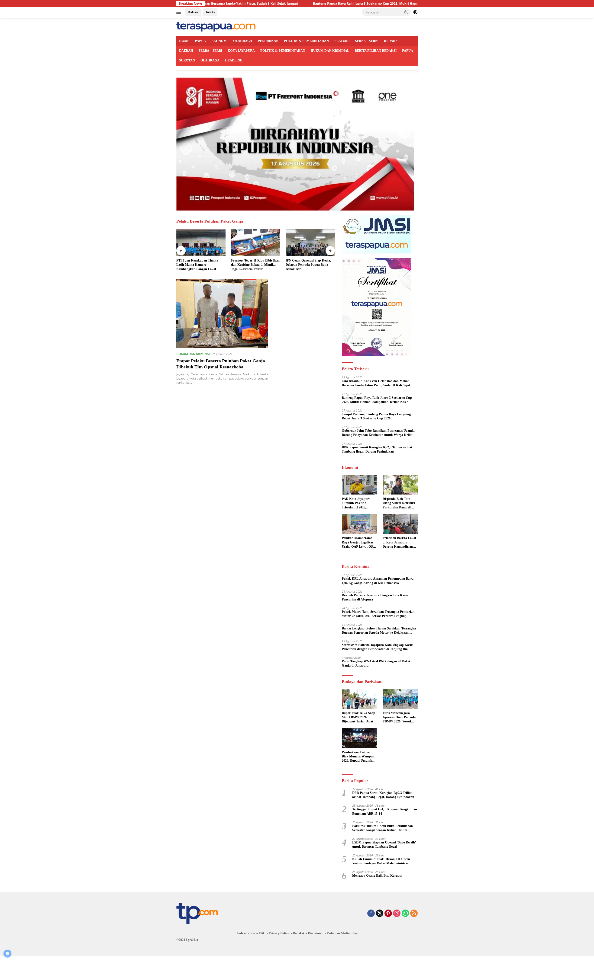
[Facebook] (371, 914)
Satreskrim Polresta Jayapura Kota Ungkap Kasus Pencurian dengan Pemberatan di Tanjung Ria (377, 647)
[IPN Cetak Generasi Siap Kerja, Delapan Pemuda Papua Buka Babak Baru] (310, 242)
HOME (184, 41)
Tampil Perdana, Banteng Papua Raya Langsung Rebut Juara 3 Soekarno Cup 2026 (376, 416)
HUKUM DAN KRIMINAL (330, 50)
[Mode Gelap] (415, 12)
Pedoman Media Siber (342, 933)
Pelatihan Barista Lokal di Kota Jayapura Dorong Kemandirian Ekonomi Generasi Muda (399, 542)
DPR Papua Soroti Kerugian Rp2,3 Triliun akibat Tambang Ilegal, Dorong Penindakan (377, 449)
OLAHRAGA (242, 41)
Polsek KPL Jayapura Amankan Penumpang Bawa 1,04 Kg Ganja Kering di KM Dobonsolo (377, 580)
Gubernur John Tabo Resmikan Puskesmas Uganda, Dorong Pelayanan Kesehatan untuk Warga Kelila (378, 433)
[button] (406, 12)
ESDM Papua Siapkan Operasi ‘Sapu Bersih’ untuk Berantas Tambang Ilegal (384, 844)
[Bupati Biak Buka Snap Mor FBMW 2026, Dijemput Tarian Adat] (359, 699)
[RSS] (414, 914)
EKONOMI (219, 41)
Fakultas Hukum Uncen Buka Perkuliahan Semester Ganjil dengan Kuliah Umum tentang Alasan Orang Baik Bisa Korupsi (382, 828)
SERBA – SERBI (366, 41)
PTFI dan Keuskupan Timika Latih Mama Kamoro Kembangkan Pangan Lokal (197, 265)
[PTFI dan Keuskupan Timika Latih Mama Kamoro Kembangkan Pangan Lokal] (201, 242)
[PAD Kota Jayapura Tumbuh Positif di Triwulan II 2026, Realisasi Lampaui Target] (359, 485)
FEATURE (341, 41)
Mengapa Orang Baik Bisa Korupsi (377, 875)
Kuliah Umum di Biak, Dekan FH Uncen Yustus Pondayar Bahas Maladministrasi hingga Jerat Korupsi (381, 861)
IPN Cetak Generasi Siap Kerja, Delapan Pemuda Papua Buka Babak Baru (308, 265)
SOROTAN (187, 60)
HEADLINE (233, 60)
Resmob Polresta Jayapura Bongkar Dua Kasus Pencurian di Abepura (375, 597)
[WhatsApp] (405, 914)
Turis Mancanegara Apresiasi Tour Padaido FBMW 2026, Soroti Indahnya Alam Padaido (400, 717)
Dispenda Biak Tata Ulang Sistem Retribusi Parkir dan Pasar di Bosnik (399, 503)
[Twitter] (379, 914)
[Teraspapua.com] (215, 26)
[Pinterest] (388, 914)
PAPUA (200, 41)
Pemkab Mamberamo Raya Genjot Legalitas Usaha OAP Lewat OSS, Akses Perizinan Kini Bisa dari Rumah (359, 542)
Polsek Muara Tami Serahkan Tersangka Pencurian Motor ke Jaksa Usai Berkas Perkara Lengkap (378, 614)
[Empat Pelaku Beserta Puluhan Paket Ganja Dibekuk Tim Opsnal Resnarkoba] (222, 313)
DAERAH (186, 50)
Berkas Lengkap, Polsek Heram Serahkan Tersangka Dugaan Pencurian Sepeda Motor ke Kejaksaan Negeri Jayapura (379, 631)
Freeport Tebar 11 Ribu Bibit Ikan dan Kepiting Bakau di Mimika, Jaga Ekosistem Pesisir (255, 265)
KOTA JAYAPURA (241, 50)
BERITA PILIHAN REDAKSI (376, 50)
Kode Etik (257, 933)
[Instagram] (396, 914)
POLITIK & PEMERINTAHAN (306, 41)
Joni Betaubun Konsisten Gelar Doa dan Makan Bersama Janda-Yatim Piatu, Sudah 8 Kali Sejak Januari (376, 383)
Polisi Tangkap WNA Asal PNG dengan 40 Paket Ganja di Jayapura (376, 663)
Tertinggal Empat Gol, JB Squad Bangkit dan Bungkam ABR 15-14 (384, 811)
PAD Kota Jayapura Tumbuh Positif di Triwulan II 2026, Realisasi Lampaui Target (356, 503)
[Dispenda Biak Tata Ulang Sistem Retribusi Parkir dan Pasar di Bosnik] (400, 485)
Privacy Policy (279, 933)
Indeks (210, 12)
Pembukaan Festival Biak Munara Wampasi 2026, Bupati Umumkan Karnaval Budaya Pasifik (359, 756)
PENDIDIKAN (268, 41)
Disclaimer (315, 933)
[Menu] (179, 12)
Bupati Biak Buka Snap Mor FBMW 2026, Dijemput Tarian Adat (358, 717)
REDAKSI (391, 41)
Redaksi (193, 12)
